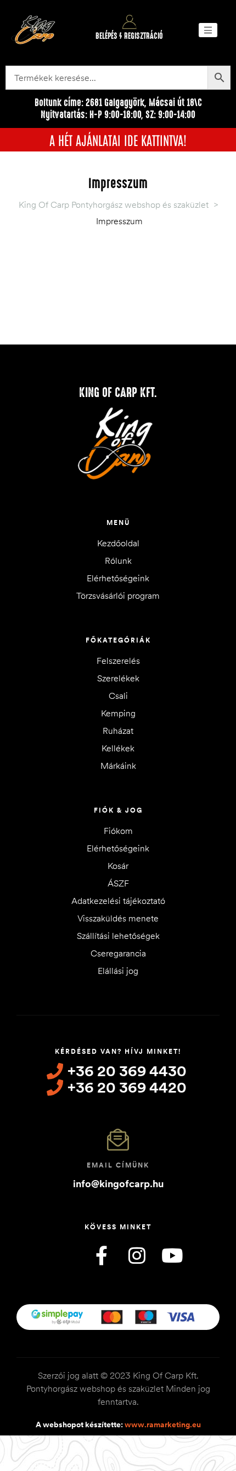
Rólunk (118, 560)
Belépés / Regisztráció (129, 36)
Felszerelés (118, 660)
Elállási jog (118, 970)
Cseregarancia (118, 953)
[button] (208, 30)
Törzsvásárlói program (118, 595)
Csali (118, 695)
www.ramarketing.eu (163, 1424)
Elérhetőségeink (118, 578)
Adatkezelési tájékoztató (118, 900)
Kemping (118, 713)
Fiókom (118, 830)
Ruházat (118, 730)
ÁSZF (118, 883)
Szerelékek (118, 678)
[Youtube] (171, 1255)
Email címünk (118, 1165)
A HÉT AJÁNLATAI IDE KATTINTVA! (118, 139)
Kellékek (118, 748)
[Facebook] (101, 1255)
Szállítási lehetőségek (118, 935)
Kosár (118, 865)
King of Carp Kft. (118, 393)
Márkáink (118, 765)
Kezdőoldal (118, 543)
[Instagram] (136, 1255)
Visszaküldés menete (118, 918)
